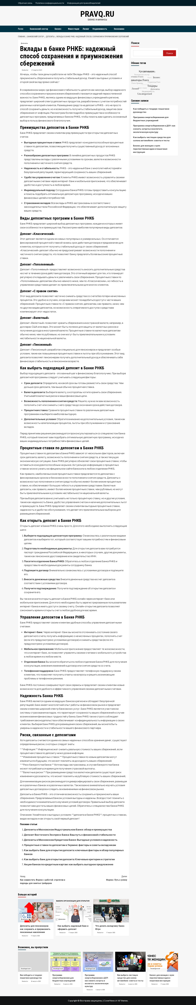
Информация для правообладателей (83, 3)
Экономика (119, 29)
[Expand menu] (25, 29)
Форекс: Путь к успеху (116, 878)
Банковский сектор (39, 29)
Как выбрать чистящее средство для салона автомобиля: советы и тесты (152, 139)
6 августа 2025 (100, 990)
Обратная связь (25, 3)
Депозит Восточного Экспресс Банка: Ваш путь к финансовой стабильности (70, 834)
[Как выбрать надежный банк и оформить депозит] (73, 910)
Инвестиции (73, 29)
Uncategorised (25, 968)
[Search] (176, 29)
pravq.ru (97, 14)
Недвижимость (100, 29)
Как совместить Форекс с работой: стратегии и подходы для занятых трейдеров (42, 879)
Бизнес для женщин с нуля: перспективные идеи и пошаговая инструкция (150, 148)
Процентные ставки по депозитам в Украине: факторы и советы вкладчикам (70, 845)
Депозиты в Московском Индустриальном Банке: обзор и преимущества (68, 829)
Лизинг (86, 29)
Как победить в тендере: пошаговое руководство (151, 110)
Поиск (135, 43)
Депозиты (24, 43)
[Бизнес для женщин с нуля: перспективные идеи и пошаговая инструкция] (163, 962)
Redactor (25, 70)
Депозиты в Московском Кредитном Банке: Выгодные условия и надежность (70, 839)
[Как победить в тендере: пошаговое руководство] (33, 962)
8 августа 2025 (67, 984)
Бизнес (58, 29)
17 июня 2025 (165, 984)
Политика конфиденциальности (49, 3)
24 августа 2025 (36, 981)
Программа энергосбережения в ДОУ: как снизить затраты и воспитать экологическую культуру (154, 128)
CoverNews (109, 1000)
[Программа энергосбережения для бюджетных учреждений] (65, 962)
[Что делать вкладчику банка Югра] (111, 910)
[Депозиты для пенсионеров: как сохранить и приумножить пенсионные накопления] (36, 910)
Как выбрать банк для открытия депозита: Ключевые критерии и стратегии (69, 859)
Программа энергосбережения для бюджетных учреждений (151, 119)
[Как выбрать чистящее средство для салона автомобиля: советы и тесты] (130, 962)
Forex (20, 29)
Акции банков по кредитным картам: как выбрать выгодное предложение (68, 864)
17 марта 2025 (36, 70)
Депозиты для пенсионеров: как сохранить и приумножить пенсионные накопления (35, 929)
